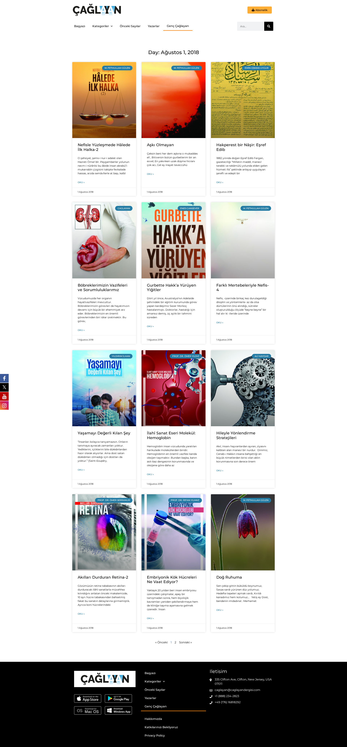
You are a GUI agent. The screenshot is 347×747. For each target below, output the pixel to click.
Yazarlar (154, 26)
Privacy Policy (155, 735)
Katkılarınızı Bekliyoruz (161, 727)
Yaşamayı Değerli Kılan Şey (104, 433)
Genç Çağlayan (178, 26)
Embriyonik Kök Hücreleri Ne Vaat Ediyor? (172, 579)
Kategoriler (100, 26)
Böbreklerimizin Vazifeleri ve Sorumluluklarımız (102, 287)
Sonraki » (185, 642)
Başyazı (79, 26)
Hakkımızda (153, 719)
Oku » (81, 182)
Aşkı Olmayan (160, 145)
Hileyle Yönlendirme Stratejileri (235, 435)
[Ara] (268, 26)
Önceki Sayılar (130, 26)
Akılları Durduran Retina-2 (103, 577)
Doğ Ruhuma (229, 577)
